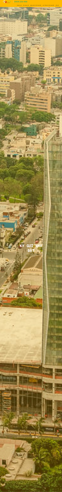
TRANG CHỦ (19, 5)
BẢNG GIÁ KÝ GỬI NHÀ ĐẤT (35, 5)
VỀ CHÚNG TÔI (26, 5)
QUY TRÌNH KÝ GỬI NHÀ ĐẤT (48, 5)
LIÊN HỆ (57, 5)
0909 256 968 (20, 1)
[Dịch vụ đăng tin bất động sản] (8, 1)
